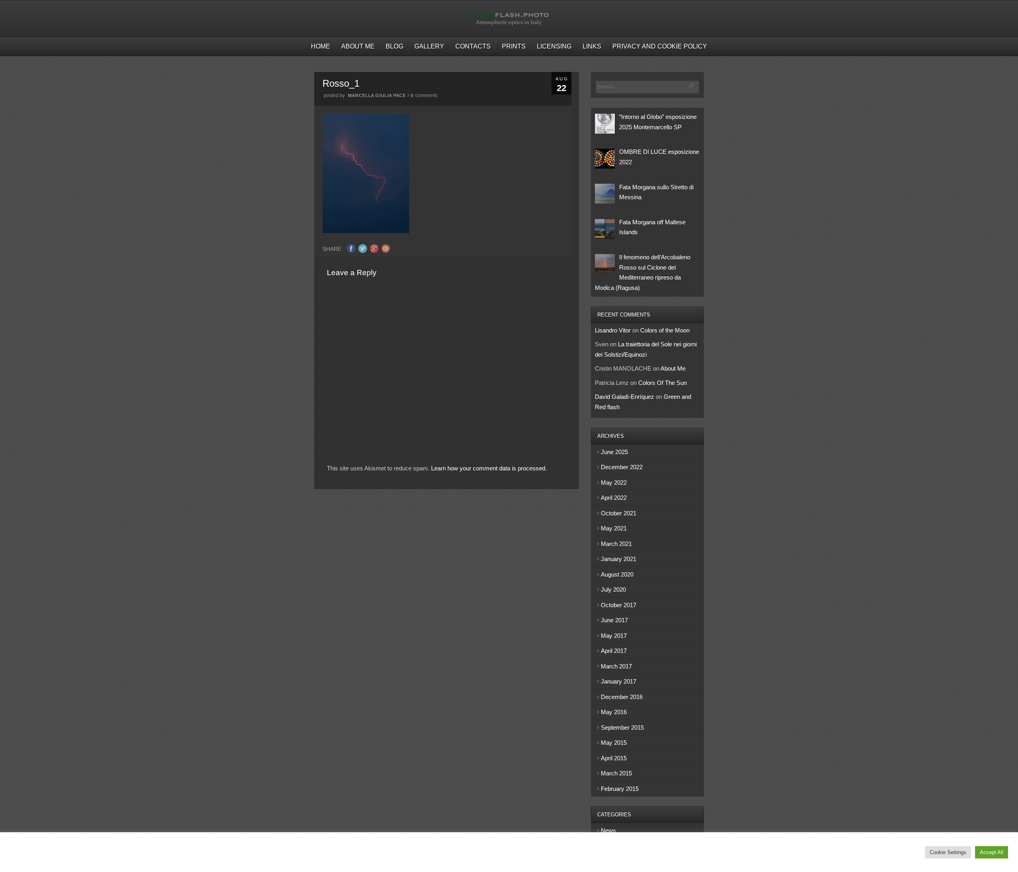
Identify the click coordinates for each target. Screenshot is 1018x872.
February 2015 (620, 788)
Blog (394, 46)
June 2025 (614, 452)
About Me (358, 46)
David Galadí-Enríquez (624, 396)
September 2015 (622, 727)
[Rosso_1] (365, 230)
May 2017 (614, 635)
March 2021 (616, 543)
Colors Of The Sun (662, 382)
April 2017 (614, 650)
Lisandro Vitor (613, 330)
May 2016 (614, 712)
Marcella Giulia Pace (377, 95)
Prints (514, 46)
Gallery (429, 46)
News (608, 830)
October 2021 (618, 513)
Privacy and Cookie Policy (659, 46)
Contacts (473, 46)
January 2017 (618, 681)
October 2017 (618, 605)
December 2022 (622, 467)
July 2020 (613, 589)
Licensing (554, 46)
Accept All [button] (991, 852)
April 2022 (614, 497)
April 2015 (614, 758)
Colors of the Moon (665, 330)
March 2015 (616, 773)
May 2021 (614, 528)
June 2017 (614, 620)
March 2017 (616, 666)
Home (320, 46)
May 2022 (614, 482)
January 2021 (618, 558)
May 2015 (614, 742)
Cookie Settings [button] (948, 852)
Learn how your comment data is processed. (489, 468)
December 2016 (622, 696)
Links (592, 46)
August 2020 (617, 574)
